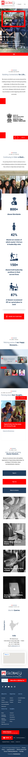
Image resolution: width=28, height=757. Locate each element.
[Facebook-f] (2, 687)
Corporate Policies (5, 741)
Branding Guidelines (21, 737)
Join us (13, 23)
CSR (14, 737)
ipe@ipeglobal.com (15, 646)
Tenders (12, 741)
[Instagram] (14, 687)
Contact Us (18, 741)
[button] (25, 4)
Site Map (21, 751)
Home (7, 23)
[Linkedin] (11, 687)
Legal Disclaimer (11, 749)
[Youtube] (8, 687)
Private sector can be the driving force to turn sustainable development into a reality (13, 425)
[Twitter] (5, 687)
